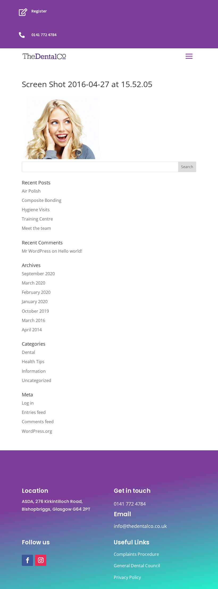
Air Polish (31, 191)
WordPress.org (37, 431)
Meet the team (36, 228)
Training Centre (37, 219)
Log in (28, 403)
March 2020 (33, 283)
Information (34, 371)
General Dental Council (137, 566)
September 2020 (38, 274)
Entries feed (34, 412)
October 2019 (35, 311)
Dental (28, 352)
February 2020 (36, 292)
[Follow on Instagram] (40, 560)
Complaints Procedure (136, 554)
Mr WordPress (36, 251)
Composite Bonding (41, 200)
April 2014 (32, 330)
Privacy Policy (127, 577)
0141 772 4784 (43, 34)
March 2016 (33, 320)
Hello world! (70, 251)
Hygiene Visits (36, 210)
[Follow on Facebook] (27, 560)
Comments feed (38, 422)
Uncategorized (36, 380)
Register (39, 11)
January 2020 (35, 301)
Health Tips (33, 362)
